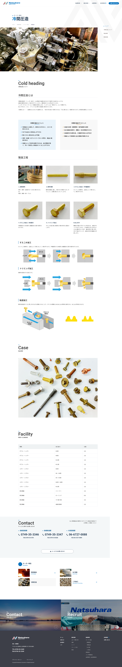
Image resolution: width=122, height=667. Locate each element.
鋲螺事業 (77, 3)
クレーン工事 (74, 647)
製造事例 (106, 33)
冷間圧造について (108, 29)
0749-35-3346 (30, 534)
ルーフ (73, 644)
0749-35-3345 (19, 649)
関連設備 (106, 37)
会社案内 (62, 642)
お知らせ (62, 640)
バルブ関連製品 (89, 654)
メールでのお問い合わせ (58, 551)
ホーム (61, 637)
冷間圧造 (89, 644)
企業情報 (94, 3)
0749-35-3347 (54, 534)
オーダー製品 (89, 640)
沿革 (61, 644)
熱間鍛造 (89, 642)
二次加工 (89, 649)
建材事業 (86, 3)
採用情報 (102, 3)
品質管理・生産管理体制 (91, 657)
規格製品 (88, 652)
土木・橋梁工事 (75, 640)
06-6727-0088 (78, 534)
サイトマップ (30, 659)
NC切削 (88, 647)
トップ (106, 26)
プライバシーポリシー (17, 659)
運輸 (73, 642)
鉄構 (73, 649)
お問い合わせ (113, 3)
